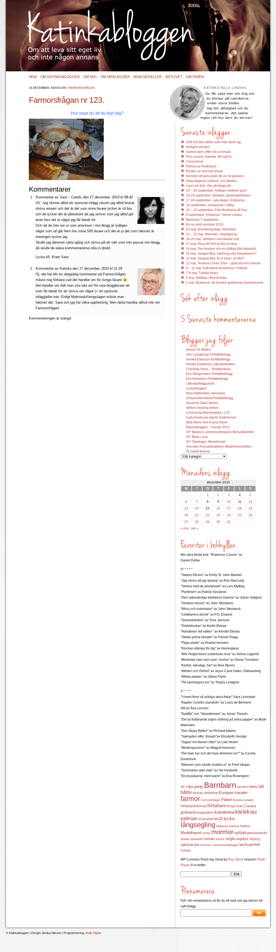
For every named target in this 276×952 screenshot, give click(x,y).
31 (229, 522)
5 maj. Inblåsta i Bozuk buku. (207, 278)
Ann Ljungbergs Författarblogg (208, 354)
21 (197, 515)
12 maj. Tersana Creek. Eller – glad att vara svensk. (223, 263)
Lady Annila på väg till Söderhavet (211, 417)
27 (186, 522)
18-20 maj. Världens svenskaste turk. (213, 239)
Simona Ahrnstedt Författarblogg (209, 398)
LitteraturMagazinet (200, 383)
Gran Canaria (246, 806)
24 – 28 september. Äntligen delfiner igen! (216, 190)
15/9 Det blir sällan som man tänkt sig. (214, 142)
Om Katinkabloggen (60, 77)
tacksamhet (249, 844)
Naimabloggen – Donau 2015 (208, 427)
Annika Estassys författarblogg (208, 359)
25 (240, 515)
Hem (33, 77)
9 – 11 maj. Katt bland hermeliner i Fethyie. (217, 268)
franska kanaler (243, 800)
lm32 (218, 818)
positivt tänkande (192, 839)
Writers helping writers (202, 408)
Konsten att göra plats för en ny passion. (215, 176)
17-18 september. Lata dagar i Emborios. (216, 200)
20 (186, 515)
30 (218, 522)
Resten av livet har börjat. (204, 171)
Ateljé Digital (93, 933)
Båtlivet (173, 77)
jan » (194, 528)
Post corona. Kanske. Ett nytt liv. (209, 157)
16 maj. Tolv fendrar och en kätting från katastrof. (221, 249)
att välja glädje (192, 787)
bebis (253, 787)
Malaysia (222, 826)
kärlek (242, 812)
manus (245, 826)
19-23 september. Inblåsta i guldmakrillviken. (218, 195)
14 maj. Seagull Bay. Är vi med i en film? (215, 258)
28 (197, 522)
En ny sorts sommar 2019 (204, 224)
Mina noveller (147, 77)
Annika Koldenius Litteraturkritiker (210, 364)
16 (218, 508)
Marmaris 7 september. (202, 220)
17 (229, 508)
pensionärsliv (257, 833)
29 (207, 522)
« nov (185, 528)
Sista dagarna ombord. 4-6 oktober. (211, 181)
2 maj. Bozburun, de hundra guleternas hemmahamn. (225, 282)
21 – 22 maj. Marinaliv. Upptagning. (212, 234)
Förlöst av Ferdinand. (201, 166)
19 (250, 508)
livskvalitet (205, 819)
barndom (243, 786)
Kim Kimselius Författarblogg (207, 379)
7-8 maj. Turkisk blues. (202, 273)
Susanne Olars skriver (202, 403)
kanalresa (224, 812)
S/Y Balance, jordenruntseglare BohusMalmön (220, 432)
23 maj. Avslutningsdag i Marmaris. (211, 229)
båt (261, 786)
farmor (190, 798)
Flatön (226, 799)
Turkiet (186, 850)
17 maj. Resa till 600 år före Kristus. (212, 244)
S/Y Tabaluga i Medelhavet (205, 442)
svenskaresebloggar (225, 844)
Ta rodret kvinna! (198, 451)
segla (230, 839)
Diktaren (195, 77)
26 (250, 515)
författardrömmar (193, 806)
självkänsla (190, 844)
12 (250, 502)
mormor (222, 831)
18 (240, 508)
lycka (229, 818)
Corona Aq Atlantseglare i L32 (208, 412)
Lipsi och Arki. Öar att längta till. (209, 186)
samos (220, 839)
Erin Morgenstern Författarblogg (209, 374)
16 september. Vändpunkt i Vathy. (210, 205)
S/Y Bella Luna (197, 437)
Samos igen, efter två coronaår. (208, 152)
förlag (230, 806)
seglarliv (242, 839)
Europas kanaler (233, 793)
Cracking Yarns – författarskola (208, 369)
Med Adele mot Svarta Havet (206, 422)
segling (254, 839)
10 (229, 502)
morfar (206, 833)
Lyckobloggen (196, 388)
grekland (188, 812)
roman (209, 839)
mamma (234, 826)
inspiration (205, 812)
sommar (205, 844)
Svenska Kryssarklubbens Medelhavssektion (218, 446)
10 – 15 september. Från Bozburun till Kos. (217, 210)
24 (229, 515)
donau (198, 793)
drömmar (211, 793)
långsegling (198, 825)
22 (207, 515)
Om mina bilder (115, 77)
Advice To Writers (198, 350)
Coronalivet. (195, 161)
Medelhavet (191, 833)
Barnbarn (220, 785)
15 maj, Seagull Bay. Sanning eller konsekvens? (221, 253)
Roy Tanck (235, 859)
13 (186, 508)
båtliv (186, 792)
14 (197, 508)
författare (216, 805)
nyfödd (240, 832)
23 (218, 515)
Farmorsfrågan (81, 87)
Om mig (90, 77)
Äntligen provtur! (198, 147)
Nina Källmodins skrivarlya (205, 393)
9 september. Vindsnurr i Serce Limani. (214, 215)
